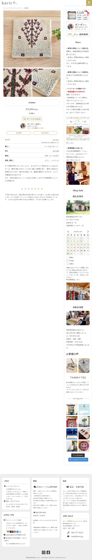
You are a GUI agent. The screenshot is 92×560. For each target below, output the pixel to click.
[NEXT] (87, 231)
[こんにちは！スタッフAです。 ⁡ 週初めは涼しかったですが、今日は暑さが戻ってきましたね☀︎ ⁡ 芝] (84, 421)
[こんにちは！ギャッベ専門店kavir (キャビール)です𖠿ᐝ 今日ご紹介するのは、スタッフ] (84, 446)
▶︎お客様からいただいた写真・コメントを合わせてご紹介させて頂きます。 (77, 385)
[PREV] (68, 231)
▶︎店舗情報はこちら (73, 279)
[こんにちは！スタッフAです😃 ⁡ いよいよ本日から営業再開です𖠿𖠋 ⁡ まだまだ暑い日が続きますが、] (71, 409)
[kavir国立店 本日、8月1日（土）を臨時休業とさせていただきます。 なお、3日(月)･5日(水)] (71, 433)
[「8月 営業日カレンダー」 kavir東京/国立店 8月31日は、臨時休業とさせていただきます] (84, 409)
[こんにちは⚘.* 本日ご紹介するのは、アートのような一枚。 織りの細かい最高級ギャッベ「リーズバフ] (84, 433)
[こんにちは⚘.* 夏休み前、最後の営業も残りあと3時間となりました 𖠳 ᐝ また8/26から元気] (71, 421)
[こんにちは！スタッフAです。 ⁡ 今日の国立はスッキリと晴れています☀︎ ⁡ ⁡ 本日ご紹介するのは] (71, 446)
